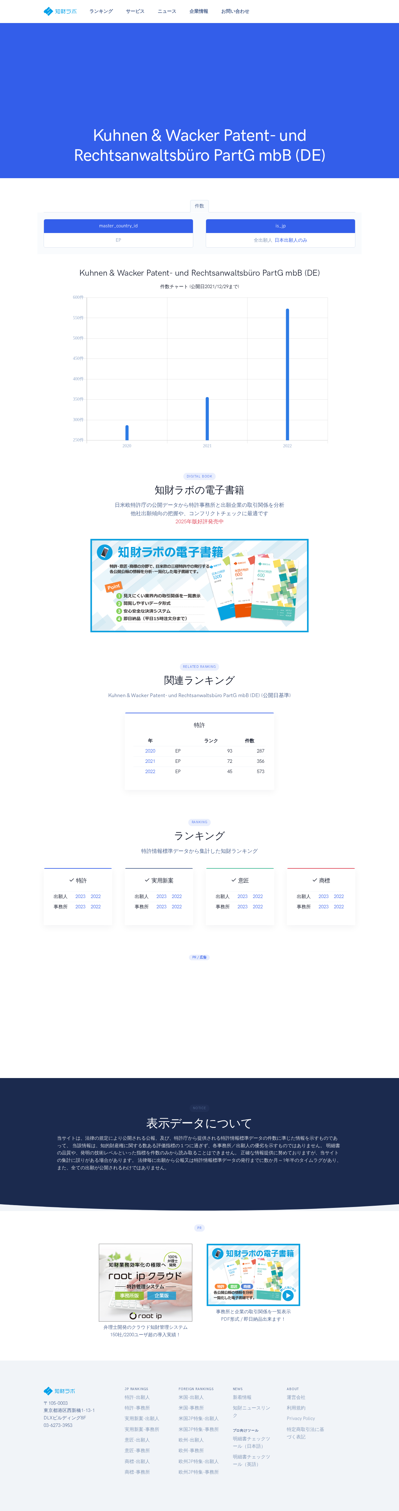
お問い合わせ (235, 11)
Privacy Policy (301, 1418)
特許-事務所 (137, 1408)
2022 (150, 771)
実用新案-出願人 (142, 1418)
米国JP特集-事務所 (199, 1429)
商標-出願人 (137, 1461)
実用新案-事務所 (142, 1429)
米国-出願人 (191, 1397)
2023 (80, 896)
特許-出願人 (137, 1397)
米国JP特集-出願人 (199, 1418)
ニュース (167, 11)
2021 (150, 761)
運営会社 (296, 1397)
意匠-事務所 (137, 1450)
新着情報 (242, 1397)
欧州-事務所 (191, 1450)
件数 (199, 206)
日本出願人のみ (291, 240)
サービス (135, 11)
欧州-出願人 (191, 1440)
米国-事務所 (191, 1408)
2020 (150, 751)
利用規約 (296, 1408)
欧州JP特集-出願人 (199, 1461)
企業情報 (199, 11)
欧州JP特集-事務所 (199, 1472)
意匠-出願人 (137, 1440)
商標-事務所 (137, 1472)
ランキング (101, 11)
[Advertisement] (199, 78)
